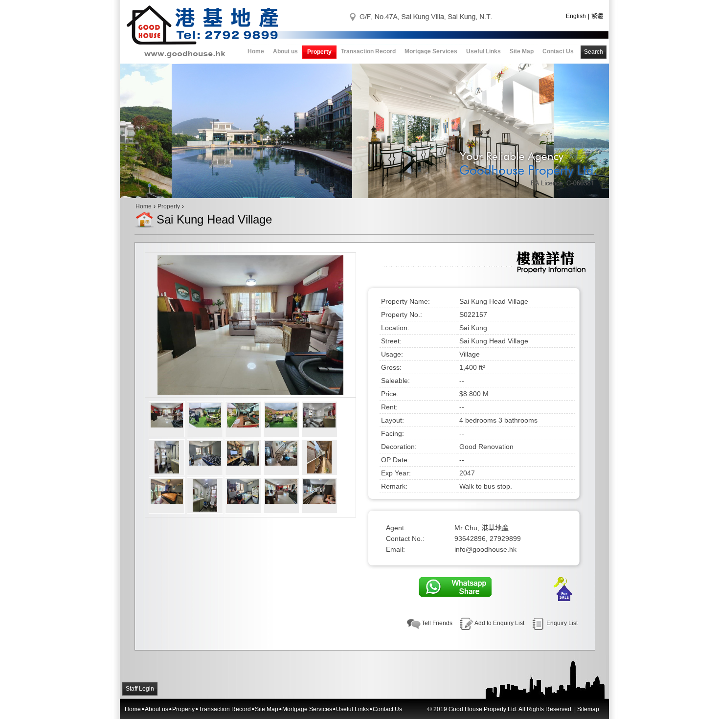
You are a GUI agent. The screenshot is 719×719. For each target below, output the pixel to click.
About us (285, 51)
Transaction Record (368, 51)
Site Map (522, 51)
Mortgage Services (430, 51)
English (576, 16)
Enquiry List (562, 623)
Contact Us (558, 51)
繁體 (597, 16)
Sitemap (588, 709)
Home (255, 51)
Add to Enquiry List (499, 623)
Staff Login (140, 688)
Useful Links (483, 51)
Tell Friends (437, 623)
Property (319, 51)
